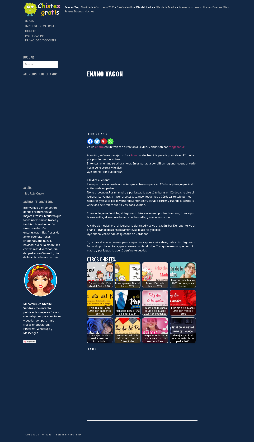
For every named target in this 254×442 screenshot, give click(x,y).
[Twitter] (97, 141)
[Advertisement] (148, 42)
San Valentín (125, 7)
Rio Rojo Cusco (34, 193)
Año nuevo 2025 (104, 7)
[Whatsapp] (110, 141)
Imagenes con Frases (40, 26)
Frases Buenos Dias (216, 7)
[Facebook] (90, 141)
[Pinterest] (104, 141)
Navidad (86, 7)
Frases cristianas (190, 7)
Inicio (29, 21)
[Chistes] (42, 16)
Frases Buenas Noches (79, 11)
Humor (30, 31)
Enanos (92, 348)
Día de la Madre (166, 7)
